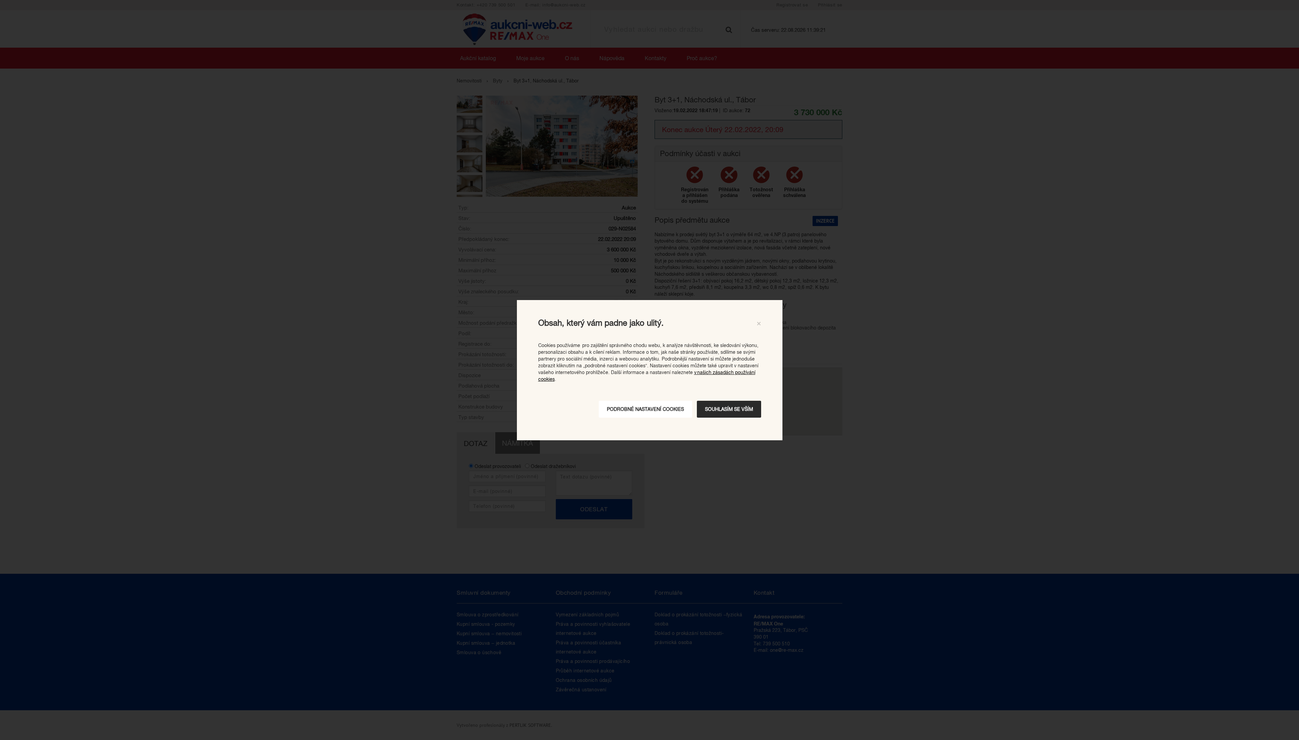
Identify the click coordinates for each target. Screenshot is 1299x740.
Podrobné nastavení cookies (645, 409)
